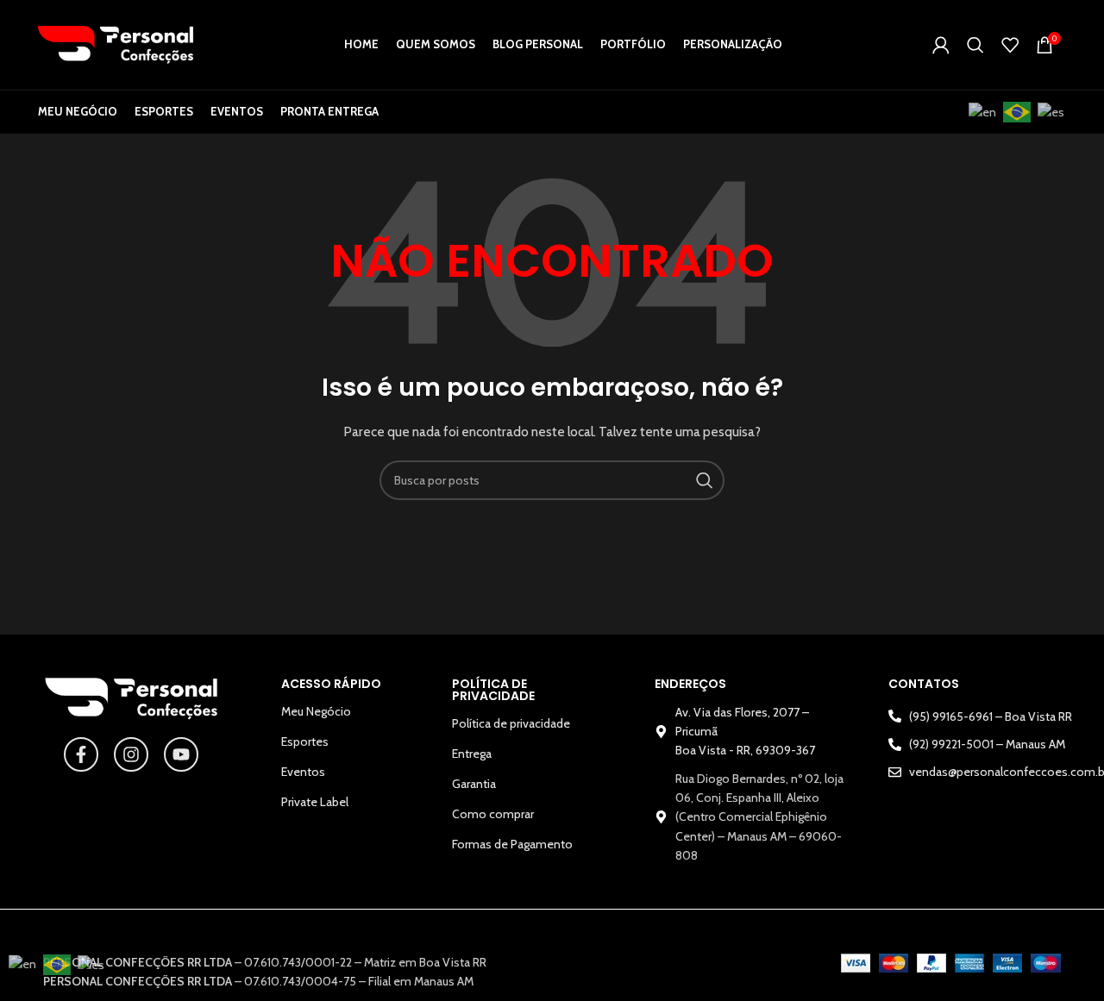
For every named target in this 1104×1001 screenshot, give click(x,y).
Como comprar (493, 814)
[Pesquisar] (975, 45)
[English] (983, 112)
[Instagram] (131, 754)
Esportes (305, 741)
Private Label (314, 802)
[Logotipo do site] (115, 43)
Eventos (303, 771)
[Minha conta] (941, 45)
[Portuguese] (1017, 112)
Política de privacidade (511, 723)
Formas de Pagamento (512, 844)
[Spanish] (1052, 112)
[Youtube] (181, 754)
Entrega (472, 753)
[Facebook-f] (81, 754)
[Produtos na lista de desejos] (1010, 45)
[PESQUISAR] (704, 480)
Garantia (474, 783)
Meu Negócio (316, 711)
